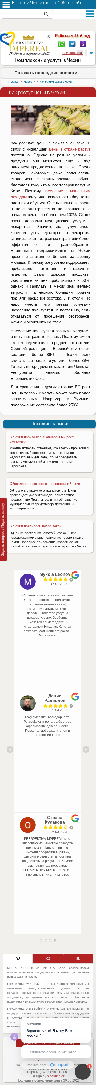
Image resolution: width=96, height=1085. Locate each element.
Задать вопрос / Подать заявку (48, 1043)
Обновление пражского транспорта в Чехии (45, 484)
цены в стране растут (68, 149)
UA (91, 53)
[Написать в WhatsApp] (62, 43)
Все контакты (72, 53)
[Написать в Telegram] (72, 43)
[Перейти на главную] (29, 45)
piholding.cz (56, 1076)
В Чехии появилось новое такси (35, 526)
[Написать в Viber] (83, 43)
